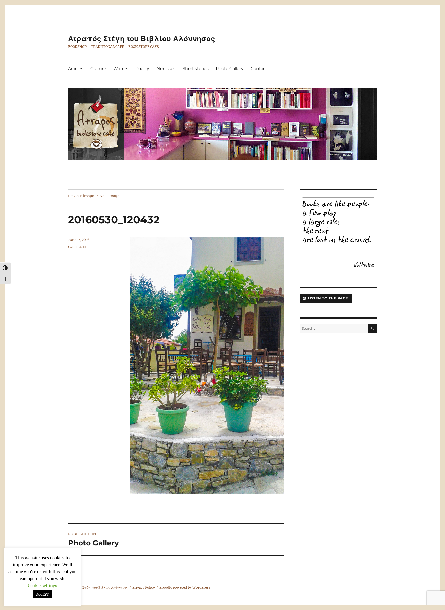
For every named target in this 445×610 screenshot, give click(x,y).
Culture (98, 68)
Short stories (196, 68)
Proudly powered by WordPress (184, 587)
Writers (120, 68)
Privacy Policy (143, 587)
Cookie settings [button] (42, 585)
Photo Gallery (229, 68)
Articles (75, 68)
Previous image (81, 196)
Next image (109, 196)
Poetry (142, 68)
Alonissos (165, 68)
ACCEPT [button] (42, 594)
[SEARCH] (372, 328)
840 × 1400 (77, 247)
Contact (259, 68)
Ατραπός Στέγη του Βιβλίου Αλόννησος (141, 38)
